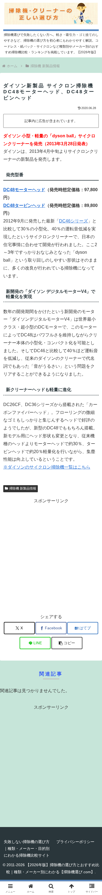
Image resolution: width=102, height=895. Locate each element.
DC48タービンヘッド (24, 205)
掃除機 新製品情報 (22, 488)
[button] (66, 643)
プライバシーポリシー (75, 842)
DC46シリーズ (73, 221)
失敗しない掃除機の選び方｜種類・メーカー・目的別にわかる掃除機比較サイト (27, 848)
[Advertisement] (51, 556)
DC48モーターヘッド (24, 189)
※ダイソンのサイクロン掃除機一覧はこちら (46, 467)
